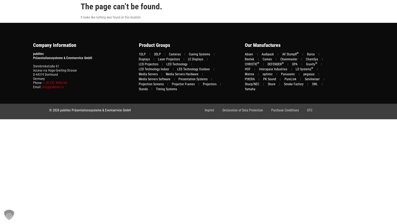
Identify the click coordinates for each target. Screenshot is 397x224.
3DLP (157, 54)
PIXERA (250, 79)
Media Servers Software (154, 79)
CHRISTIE (252, 64)
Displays (144, 59)
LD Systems (304, 69)
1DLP (142, 54)
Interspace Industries (273, 69)
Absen (249, 54)
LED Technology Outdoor (193, 69)
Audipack (268, 54)
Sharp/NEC (252, 84)
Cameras (175, 54)
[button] (9, 215)
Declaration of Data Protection (242, 110)
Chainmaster (288, 59)
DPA (295, 64)
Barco (311, 54)
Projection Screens (151, 84)
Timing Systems (166, 89)
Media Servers (148, 74)
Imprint (209, 110)
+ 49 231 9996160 (55, 83)
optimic (268, 74)
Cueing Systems (199, 54)
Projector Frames (183, 84)
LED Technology (177, 64)
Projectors (209, 84)
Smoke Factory (294, 84)
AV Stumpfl (290, 54)
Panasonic (288, 74)
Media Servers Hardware (182, 74)
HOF (248, 69)
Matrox (249, 74)
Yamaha (250, 89)
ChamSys (312, 59)
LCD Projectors (148, 64)
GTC (309, 110)
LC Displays (195, 59)
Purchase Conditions (285, 110)
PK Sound (269, 79)
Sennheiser (312, 79)
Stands (143, 89)
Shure (271, 84)
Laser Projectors (169, 59)
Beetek (249, 59)
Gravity (311, 64)
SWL (315, 84)
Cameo (267, 59)
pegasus (308, 74)
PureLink (290, 79)
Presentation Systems (193, 79)
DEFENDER (276, 64)
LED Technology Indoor (154, 69)
